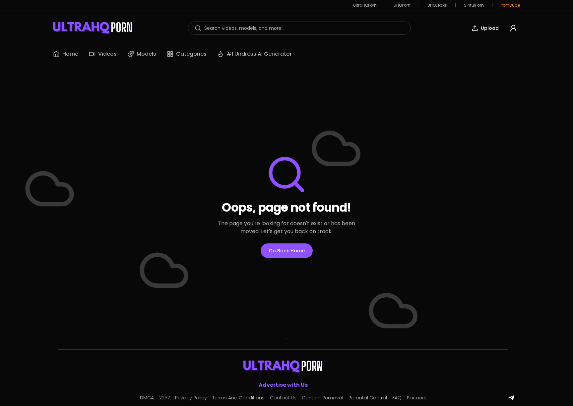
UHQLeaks (437, 5)
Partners (416, 397)
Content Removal (322, 397)
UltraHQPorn (365, 5)
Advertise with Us (283, 385)
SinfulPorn (474, 5)
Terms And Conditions (238, 397)
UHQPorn (402, 5)
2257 (164, 397)
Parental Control (368, 397)
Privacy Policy (191, 397)
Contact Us (283, 397)
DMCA (147, 397)
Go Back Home (287, 250)
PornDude (510, 5)
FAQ (397, 397)
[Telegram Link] (511, 397)
